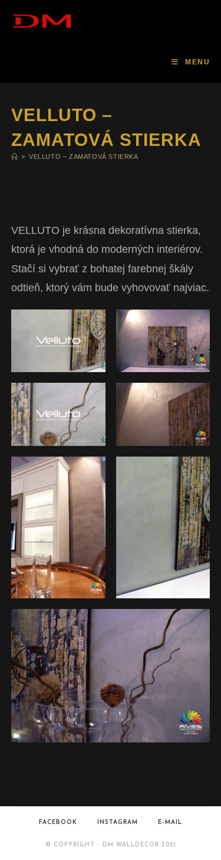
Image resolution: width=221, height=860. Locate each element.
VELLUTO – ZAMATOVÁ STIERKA (83, 156)
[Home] (14, 156)
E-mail (170, 822)
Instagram (117, 822)
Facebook (58, 822)
